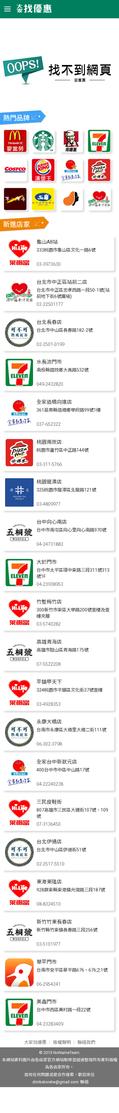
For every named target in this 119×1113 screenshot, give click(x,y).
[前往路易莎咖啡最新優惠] (71, 209)
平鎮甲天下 (49, 682)
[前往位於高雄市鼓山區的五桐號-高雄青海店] (19, 665)
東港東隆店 (49, 882)
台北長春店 (49, 322)
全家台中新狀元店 (56, 762)
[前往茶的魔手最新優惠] (15, 209)
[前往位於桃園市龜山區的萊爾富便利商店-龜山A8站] (19, 265)
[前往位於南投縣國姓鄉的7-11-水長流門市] (19, 385)
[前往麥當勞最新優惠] (15, 151)
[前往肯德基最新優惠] (71, 151)
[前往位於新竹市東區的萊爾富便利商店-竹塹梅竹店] (19, 625)
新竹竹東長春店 (54, 922)
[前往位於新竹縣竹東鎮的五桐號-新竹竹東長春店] (19, 945)
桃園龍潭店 (49, 482)
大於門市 (46, 562)
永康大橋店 (49, 722)
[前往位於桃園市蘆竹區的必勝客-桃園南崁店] (19, 465)
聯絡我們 (86, 1042)
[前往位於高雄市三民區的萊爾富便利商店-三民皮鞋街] (19, 825)
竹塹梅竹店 (49, 602)
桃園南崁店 (49, 442)
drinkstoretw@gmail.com (55, 1082)
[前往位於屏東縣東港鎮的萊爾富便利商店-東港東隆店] (19, 905)
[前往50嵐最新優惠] (43, 209)
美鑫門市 (46, 1002)
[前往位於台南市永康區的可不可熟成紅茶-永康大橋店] (19, 745)
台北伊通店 (49, 842)
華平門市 (46, 962)
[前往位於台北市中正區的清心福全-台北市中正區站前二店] (19, 305)
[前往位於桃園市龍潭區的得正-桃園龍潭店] (19, 505)
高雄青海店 (49, 642)
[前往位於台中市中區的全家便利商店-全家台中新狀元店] (19, 785)
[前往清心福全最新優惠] (99, 209)
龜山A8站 (47, 242)
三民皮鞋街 (49, 802)
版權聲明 (62, 1042)
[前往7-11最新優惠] (99, 151)
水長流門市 (49, 362)
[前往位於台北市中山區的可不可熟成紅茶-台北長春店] (19, 345)
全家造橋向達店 (54, 402)
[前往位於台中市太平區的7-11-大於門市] (19, 585)
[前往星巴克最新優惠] (43, 151)
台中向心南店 (51, 522)
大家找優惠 (35, 1042)
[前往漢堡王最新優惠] (43, 180)
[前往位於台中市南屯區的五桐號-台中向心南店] (19, 545)
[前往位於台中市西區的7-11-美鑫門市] (19, 1025)
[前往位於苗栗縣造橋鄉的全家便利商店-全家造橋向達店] (19, 425)
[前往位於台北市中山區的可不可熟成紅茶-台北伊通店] (19, 865)
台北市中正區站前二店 (61, 282)
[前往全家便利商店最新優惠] (71, 180)
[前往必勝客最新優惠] (99, 180)
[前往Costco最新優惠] (15, 180)
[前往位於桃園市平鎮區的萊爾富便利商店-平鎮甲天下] (19, 705)
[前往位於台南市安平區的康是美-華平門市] (19, 985)
